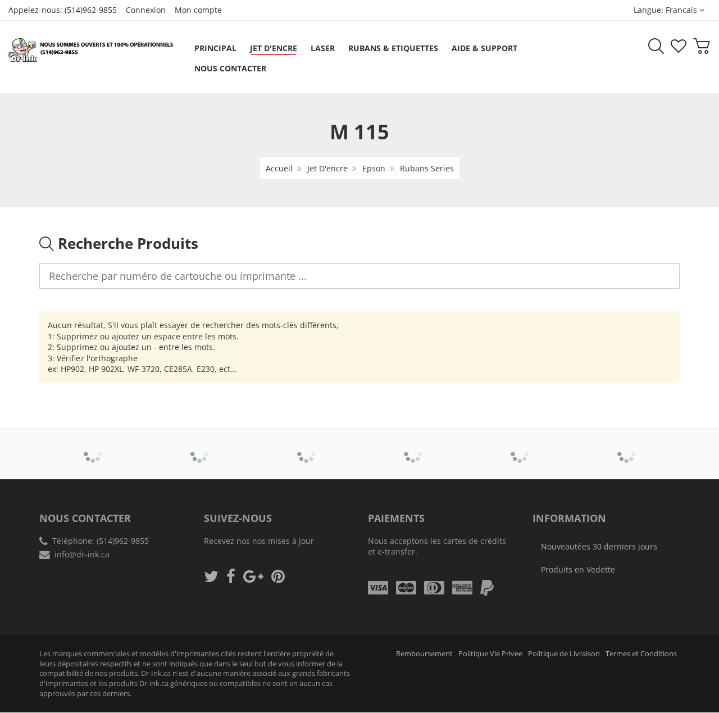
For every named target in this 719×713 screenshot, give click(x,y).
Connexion (146, 9)
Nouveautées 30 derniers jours (599, 546)
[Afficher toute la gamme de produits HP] (520, 446)
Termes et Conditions (641, 653)
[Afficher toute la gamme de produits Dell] (306, 446)
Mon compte (198, 9)
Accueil (279, 168)
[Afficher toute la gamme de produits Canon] (200, 446)
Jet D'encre (327, 168)
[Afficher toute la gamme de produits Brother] (93, 446)
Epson (373, 168)
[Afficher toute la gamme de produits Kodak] (626, 446)
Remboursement (424, 653)
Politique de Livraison (564, 653)
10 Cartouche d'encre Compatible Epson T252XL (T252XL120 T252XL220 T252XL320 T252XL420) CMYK (120, 674)
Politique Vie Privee (490, 653)
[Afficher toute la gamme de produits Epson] (413, 446)
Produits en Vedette (578, 569)
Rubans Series (427, 168)
